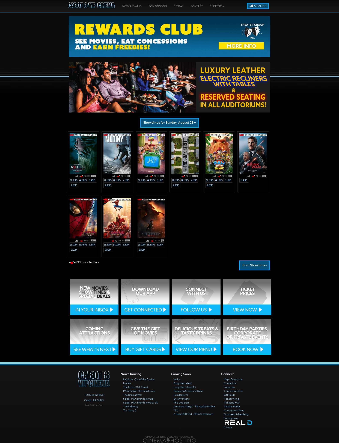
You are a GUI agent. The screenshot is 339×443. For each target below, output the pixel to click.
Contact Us (230, 383)
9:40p (108, 249)
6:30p (228, 180)
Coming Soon (157, 6)
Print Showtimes (254, 265)
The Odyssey (130, 406)
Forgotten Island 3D (185, 387)
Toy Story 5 (129, 410)
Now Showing (131, 6)
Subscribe (229, 387)
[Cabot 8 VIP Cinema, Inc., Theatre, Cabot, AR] (94, 411)
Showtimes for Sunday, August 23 (168, 122)
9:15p (108, 185)
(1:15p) (74, 180)
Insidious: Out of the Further (139, 379)
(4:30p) (219, 180)
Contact (197, 6)
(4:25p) (117, 180)
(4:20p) (185, 180)
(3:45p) (83, 244)
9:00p (210, 185)
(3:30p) (151, 244)
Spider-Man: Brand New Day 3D (140, 402)
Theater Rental (232, 406)
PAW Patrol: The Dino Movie (139, 391)
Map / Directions (233, 379)
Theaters (216, 6)
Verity (177, 379)
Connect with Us (233, 391)
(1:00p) (176, 180)
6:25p (160, 244)
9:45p (244, 180)
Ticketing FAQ (232, 402)
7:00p (126, 180)
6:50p (160, 180)
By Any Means (182, 398)
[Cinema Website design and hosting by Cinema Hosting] (169, 439)
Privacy (228, 427)
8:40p (142, 249)
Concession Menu (234, 410)
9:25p (74, 185)
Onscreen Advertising (236, 414)
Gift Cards (229, 394)
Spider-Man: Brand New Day (138, 398)
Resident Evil (181, 394)
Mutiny (127, 383)
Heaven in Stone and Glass (188, 391)
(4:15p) (151, 180)
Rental (178, 6)
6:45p (92, 180)
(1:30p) (108, 180)
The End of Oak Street (135, 387)
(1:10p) (108, 244)
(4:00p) (83, 180)
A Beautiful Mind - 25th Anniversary (193, 413)
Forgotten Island (183, 383)
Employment (231, 418)
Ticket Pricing (231, 398)
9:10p (176, 185)
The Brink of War (132, 394)
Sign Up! (260, 6)
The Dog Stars (181, 402)
